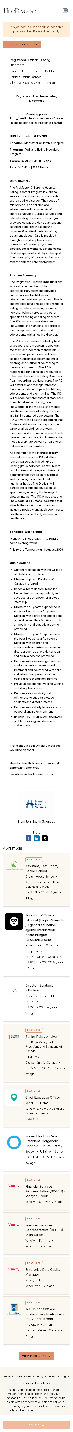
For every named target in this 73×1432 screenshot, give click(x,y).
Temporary (32, 951)
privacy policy (31, 1383)
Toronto (30, 1002)
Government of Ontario (40, 945)
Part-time (50, 71)
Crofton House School (40, 876)
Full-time (53, 996)
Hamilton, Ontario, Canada (25, 76)
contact (52, 1376)
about (7, 1376)
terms (46, 1383)
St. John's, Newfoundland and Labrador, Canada (44, 1111)
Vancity (30, 1202)
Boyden (30, 1151)
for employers (23, 1376)
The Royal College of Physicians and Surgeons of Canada (43, 1047)
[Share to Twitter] (45, 838)
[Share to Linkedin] (37, 838)
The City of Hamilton (38, 1324)
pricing (40, 1376)
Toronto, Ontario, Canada (41, 957)
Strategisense (34, 996)
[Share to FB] (28, 838)
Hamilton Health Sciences (25, 71)
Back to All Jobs (24, 44)
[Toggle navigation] (65, 10)
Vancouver (32, 1246)
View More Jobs (34, 1356)
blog (63, 1376)
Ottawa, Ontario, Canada (41, 1062)
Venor (29, 1103)
